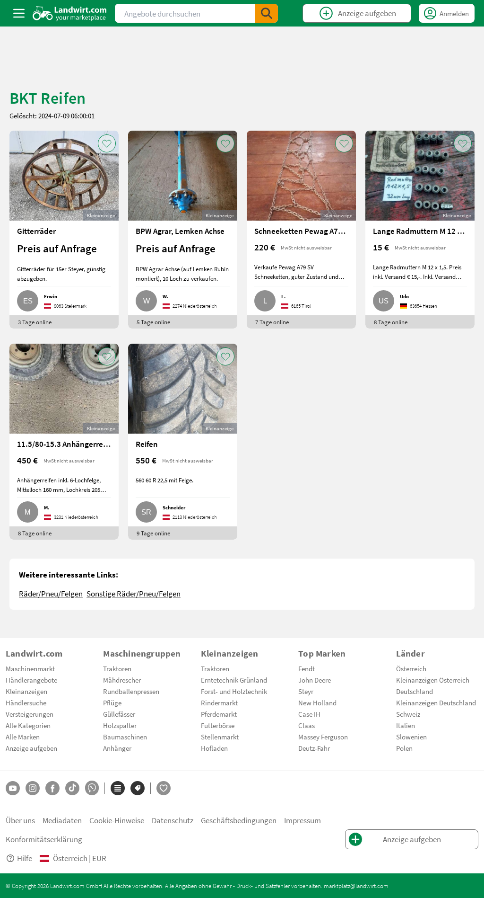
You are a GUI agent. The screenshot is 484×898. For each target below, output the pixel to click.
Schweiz (408, 714)
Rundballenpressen (131, 691)
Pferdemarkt (219, 714)
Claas (306, 725)
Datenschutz (172, 820)
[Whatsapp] (92, 787)
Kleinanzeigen (26, 691)
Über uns (20, 820)
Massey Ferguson (323, 736)
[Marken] (137, 788)
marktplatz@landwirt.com (356, 885)
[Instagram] (33, 788)
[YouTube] (13, 788)
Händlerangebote (31, 680)
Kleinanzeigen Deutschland (436, 702)
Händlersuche (26, 702)
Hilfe (24, 858)
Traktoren (117, 668)
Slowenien (411, 736)
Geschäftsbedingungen (239, 820)
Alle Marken (23, 736)
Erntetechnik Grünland (234, 680)
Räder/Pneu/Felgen (51, 593)
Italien (405, 725)
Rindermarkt (219, 702)
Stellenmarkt (220, 736)
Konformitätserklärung (44, 839)
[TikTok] (72, 788)
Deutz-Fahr (314, 748)
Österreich (411, 668)
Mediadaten (62, 820)
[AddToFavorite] (107, 143)
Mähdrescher (122, 680)
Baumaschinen (125, 736)
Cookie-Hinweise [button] (116, 820)
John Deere (314, 680)
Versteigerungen (29, 714)
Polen (404, 748)
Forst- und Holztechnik (234, 691)
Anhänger (117, 748)
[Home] (69, 13)
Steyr (305, 691)
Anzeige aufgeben (31, 748)
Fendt (306, 668)
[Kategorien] (118, 788)
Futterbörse (217, 725)
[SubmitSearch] (266, 13)
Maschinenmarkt (30, 668)
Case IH (309, 714)
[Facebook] (52, 788)
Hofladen (214, 748)
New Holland (317, 702)
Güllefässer (119, 714)
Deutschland (414, 691)
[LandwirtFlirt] (163, 788)
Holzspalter (120, 725)
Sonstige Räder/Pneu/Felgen (133, 593)
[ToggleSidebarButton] (18, 13)
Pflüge (112, 702)
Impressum (302, 820)
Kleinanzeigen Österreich (432, 680)
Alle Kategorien (28, 725)
